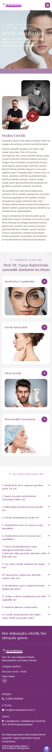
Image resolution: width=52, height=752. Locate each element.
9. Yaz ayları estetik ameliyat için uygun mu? (23, 565)
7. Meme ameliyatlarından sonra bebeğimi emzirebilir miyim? (19, 548)
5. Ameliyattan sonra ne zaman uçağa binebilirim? (22, 527)
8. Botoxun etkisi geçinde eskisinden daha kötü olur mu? (24, 555)
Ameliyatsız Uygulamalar (20, 281)
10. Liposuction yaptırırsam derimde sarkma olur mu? (21, 576)
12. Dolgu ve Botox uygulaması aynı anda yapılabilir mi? (24, 598)
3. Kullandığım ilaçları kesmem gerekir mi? (22, 508)
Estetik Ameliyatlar (16, 327)
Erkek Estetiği (13, 373)
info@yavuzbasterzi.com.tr (20, 710)
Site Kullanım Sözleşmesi (15, 748)
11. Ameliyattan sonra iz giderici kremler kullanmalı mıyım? (23, 587)
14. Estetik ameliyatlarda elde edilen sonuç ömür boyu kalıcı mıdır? (21, 616)
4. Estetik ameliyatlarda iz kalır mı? (20, 517)
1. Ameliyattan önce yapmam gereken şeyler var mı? (22, 487)
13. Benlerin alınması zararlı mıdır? (20, 607)
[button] (47, 5)
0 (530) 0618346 (14, 698)
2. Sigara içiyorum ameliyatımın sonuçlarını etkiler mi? (19, 498)
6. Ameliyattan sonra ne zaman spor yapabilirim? (21, 537)
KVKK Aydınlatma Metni (14, 746)
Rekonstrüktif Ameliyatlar (20, 419)
